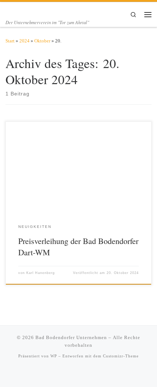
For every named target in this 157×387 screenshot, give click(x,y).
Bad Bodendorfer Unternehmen (71, 337)
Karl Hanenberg (40, 273)
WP (53, 356)
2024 (24, 41)
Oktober (42, 41)
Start (10, 41)
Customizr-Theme (121, 356)
